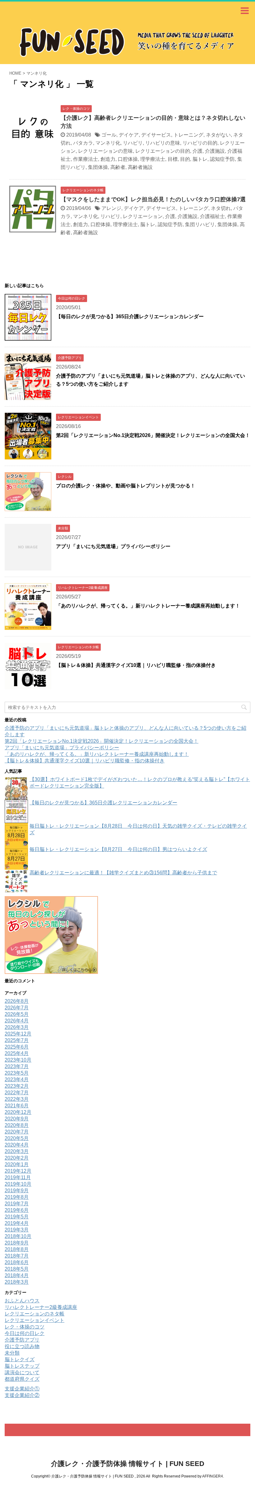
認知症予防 (222, 159)
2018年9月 (17, 1242)
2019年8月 (17, 1197)
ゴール (108, 134)
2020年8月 (17, 1125)
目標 (173, 159)
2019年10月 (18, 1184)
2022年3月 (17, 1099)
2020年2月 (17, 1158)
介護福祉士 (212, 216)
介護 (197, 151)
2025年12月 (18, 1033)
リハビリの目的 (200, 143)
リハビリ (133, 143)
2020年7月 (17, 1131)
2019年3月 (17, 1229)
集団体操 (98, 167)
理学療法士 (152, 159)
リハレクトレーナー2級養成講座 (41, 1307)
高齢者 (117, 167)
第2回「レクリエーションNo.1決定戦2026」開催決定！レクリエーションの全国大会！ (153, 435)
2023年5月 (17, 1073)
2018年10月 (18, 1236)
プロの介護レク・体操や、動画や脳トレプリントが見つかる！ (125, 485)
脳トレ (199, 159)
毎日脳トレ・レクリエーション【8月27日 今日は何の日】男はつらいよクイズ (118, 849)
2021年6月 (17, 1105)
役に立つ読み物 (22, 1346)
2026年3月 (17, 1027)
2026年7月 (17, 1007)
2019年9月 (17, 1190)
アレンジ (111, 208)
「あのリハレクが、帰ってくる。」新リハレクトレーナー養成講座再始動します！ (148, 605)
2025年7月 (17, 1040)
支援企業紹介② (22, 1395)
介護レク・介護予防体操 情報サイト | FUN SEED (127, 1464)
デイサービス (156, 134)
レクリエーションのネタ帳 (34, 1313)
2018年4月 (17, 1275)
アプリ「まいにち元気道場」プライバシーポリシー (113, 546)
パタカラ (83, 143)
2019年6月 (17, 1210)
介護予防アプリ (22, 1339)
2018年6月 (17, 1262)
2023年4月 (17, 1079)
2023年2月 (17, 1086)
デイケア (129, 134)
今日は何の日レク (24, 1333)
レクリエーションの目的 (162, 151)
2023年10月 (18, 1060)
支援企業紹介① (22, 1388)
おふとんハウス (22, 1300)
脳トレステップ (22, 1366)
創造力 (107, 159)
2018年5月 (17, 1269)
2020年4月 (17, 1144)
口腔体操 (128, 159)
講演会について (22, 1372)
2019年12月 (18, 1171)
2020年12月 (18, 1112)
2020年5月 (17, 1138)
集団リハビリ (200, 224)
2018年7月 (17, 1256)
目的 (185, 159)
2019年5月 (17, 1216)
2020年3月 (17, 1151)
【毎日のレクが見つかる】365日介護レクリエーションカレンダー (130, 316)
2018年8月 (17, 1249)
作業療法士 (85, 159)
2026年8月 (17, 1001)
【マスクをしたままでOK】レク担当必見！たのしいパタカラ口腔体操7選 (153, 199)
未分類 (12, 1353)
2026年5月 (17, 1014)
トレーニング (188, 134)
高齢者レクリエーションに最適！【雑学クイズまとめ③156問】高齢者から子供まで (123, 872)
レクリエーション (143, 216)
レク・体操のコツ (24, 1326)
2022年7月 (17, 1092)
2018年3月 (17, 1282)
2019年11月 (18, 1177)
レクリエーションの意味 (105, 151)
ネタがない (218, 134)
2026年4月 (17, 1020)
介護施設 (215, 151)
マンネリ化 (107, 143)
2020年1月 (17, 1164)
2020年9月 (17, 1118)
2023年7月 (17, 1066)
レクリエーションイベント (34, 1320)
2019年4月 (17, 1223)
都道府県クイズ (22, 1379)
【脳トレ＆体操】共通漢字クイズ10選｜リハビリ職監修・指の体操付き (136, 665)
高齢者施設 (140, 167)
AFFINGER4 (212, 1476)
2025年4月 (17, 1053)
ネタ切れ (221, 208)
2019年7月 (17, 1203)
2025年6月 (17, 1046)
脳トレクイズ (20, 1359)
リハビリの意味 (162, 143)
